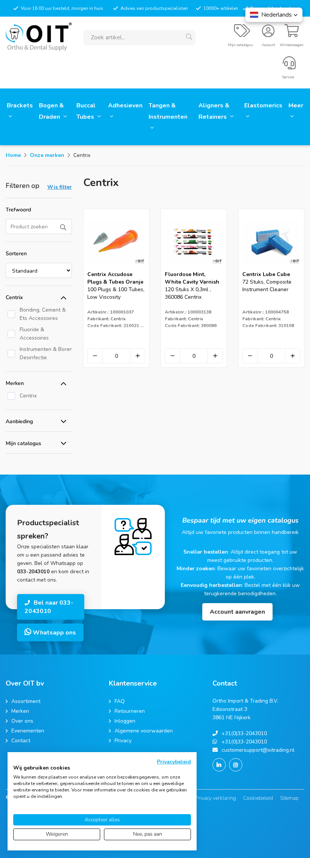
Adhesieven (125, 105)
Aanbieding (19, 421)
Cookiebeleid (258, 798)
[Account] (268, 34)
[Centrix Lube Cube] (271, 268)
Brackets (20, 105)
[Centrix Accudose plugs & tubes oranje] (116, 268)
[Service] (289, 66)
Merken (15, 383)
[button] (274, 15)
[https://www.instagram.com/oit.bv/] (235, 764)
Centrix (14, 297)
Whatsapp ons (53, 632)
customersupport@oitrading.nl (258, 750)
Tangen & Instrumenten (168, 111)
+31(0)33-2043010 (244, 733)
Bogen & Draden (51, 111)
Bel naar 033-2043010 (49, 607)
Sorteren (16, 253)
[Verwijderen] (94, 355)
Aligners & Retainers (213, 111)
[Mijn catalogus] (242, 34)
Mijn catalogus (23, 443)
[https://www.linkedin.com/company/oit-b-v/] (219, 764)
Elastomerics (263, 105)
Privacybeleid (174, 761)
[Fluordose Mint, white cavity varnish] (194, 268)
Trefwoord (18, 209)
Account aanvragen (237, 612)
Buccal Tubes (86, 111)
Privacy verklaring (215, 798)
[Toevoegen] (137, 355)
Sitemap (289, 798)
